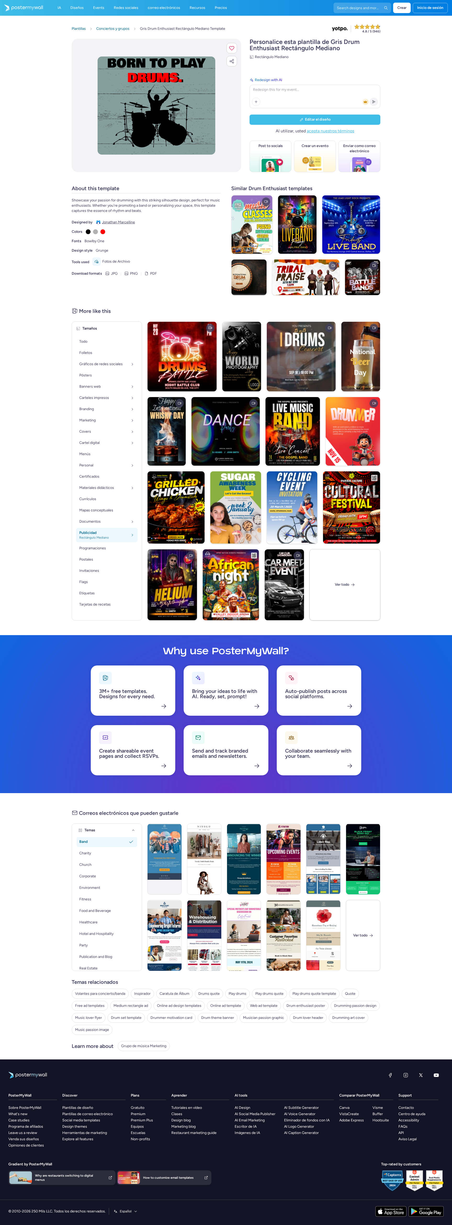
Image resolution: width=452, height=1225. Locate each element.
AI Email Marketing (250, 1120)
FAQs (403, 1126)
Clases (176, 1114)
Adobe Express (351, 1120)
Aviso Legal (407, 1139)
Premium (138, 1114)
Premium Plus (142, 1120)
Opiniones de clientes (26, 1145)
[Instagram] (405, 1075)
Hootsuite (380, 1120)
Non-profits (140, 1139)
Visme (377, 1107)
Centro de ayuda (411, 1114)
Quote (350, 993)
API (401, 1133)
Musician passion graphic (263, 1017)
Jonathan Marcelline (118, 222)
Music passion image (92, 1030)
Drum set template (126, 1017)
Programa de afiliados (25, 1126)
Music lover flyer (88, 1017)
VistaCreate (349, 1114)
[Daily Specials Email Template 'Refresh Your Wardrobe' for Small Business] (204, 859)
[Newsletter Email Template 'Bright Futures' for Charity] (164, 935)
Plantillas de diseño (77, 1107)
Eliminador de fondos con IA (307, 1120)
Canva (344, 1107)
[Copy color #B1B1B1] (95, 231)
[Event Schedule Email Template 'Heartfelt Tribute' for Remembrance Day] (323, 935)
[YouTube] (436, 1075)
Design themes (74, 1126)
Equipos (137, 1126)
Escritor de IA (246, 1126)
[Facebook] (390, 1075)
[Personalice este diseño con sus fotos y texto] (156, 106)
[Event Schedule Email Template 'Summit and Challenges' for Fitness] (283, 859)
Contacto (406, 1107)
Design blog (181, 1120)
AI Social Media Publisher (255, 1114)
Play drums (237, 993)
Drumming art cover (348, 1017)
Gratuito (137, 1107)
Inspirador (142, 993)
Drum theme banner (217, 1017)
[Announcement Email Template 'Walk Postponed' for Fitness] (164, 859)
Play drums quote (269, 993)
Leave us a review (22, 1133)
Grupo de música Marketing (143, 1046)
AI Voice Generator (299, 1114)
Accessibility (408, 1120)
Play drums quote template (314, 993)
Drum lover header (308, 1017)
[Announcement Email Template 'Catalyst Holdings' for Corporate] (244, 859)
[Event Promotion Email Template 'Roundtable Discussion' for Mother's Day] (244, 935)
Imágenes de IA (247, 1133)
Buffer (377, 1114)
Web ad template (264, 1005)
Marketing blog (183, 1126)
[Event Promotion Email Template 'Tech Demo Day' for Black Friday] (363, 859)
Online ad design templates (179, 1005)
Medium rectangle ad (131, 1005)
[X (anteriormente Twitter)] (421, 1075)
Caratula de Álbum (174, 993)
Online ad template (225, 1005)
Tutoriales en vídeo (186, 1107)
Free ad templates (90, 1005)
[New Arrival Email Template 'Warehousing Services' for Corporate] (204, 935)
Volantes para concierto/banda (100, 993)
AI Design (242, 1107)
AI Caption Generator (301, 1133)
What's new (17, 1114)
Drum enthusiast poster (305, 1005)
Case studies (19, 1120)
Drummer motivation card (171, 1017)
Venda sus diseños (23, 1139)
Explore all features (77, 1139)
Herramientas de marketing (84, 1133)
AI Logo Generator (299, 1126)
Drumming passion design (355, 1005)
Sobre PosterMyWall (24, 1107)
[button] (232, 48)
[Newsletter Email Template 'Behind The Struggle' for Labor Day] (323, 859)
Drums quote (209, 993)
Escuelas (138, 1133)
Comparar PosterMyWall (359, 1095)
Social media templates (81, 1120)
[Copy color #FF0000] (102, 231)
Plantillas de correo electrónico (87, 1114)
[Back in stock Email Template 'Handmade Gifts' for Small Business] (283, 935)
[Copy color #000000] (88, 231)
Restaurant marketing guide (194, 1133)
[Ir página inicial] (21, 8)
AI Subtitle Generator (301, 1107)
